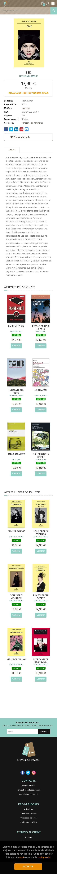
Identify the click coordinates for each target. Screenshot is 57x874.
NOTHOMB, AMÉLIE (28, 76)
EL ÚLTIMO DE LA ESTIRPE (41, 455)
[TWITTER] (28, 773)
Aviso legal (28, 809)
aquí (21, 857)
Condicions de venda (28, 813)
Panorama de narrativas (32, 123)
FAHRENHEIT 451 (16, 326)
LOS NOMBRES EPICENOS (41, 532)
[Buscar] (53, 10)
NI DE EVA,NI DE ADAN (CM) (40, 660)
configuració (43, 857)
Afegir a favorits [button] (21, 137)
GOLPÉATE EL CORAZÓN (16, 596)
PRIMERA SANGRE (16, 531)
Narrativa (26, 108)
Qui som (28, 837)
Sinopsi (11, 150)
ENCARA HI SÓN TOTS (16, 391)
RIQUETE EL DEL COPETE (40, 596)
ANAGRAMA (27, 101)
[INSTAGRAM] (34, 773)
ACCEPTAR (28, 866)
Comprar (16, 345)
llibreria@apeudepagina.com (28, 790)
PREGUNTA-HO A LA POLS (40, 327)
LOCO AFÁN (41, 390)
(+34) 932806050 (29, 785)
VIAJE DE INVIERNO (16, 659)
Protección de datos (28, 818)
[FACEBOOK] (22, 773)
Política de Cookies (28, 822)
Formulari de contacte (28, 794)
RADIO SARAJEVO (16, 454)
